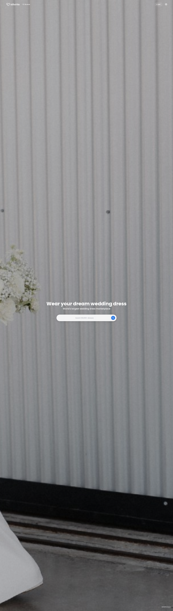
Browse (27, 4)
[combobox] (86, 317)
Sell (159, 4)
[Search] (113, 318)
